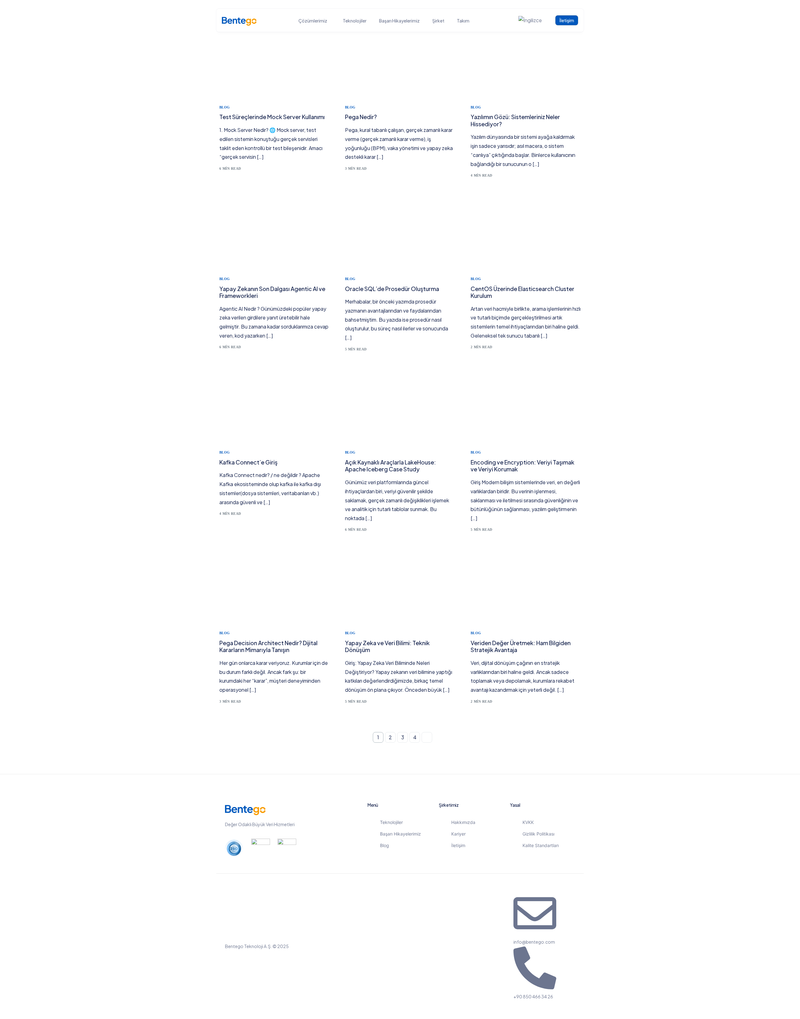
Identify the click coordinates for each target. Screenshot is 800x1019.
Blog (224, 107)
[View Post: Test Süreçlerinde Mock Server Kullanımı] (274, 62)
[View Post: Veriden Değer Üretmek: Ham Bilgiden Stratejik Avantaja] (526, 588)
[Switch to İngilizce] (530, 20)
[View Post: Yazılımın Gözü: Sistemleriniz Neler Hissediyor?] (526, 62)
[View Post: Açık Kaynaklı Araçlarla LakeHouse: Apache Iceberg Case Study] (400, 408)
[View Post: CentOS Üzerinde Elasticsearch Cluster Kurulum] (526, 234)
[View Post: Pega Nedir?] (400, 62)
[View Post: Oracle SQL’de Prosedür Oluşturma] (400, 234)
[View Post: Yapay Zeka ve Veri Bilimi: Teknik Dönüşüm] (400, 588)
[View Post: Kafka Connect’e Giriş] (274, 408)
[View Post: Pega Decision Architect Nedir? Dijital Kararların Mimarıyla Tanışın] (274, 588)
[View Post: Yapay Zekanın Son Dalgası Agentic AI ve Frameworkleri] (274, 234)
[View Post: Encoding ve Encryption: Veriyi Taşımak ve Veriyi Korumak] (526, 408)
